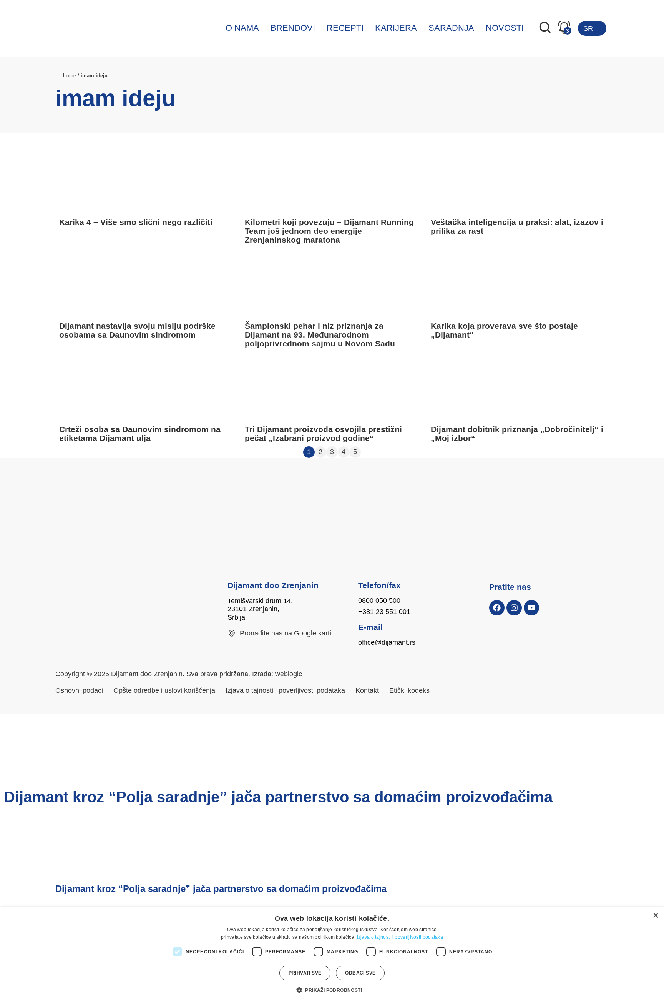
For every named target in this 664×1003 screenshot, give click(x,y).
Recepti (345, 28)
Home (69, 75)
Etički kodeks (409, 690)
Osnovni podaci (79, 690)
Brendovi (293, 28)
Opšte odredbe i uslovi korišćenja (164, 690)
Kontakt (367, 690)
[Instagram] (514, 607)
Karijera (396, 28)
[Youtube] (531, 607)
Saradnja (451, 28)
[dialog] (332, 955)
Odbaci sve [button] (360, 973)
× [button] (655, 915)
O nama (242, 28)
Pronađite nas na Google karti (285, 633)
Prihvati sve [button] (305, 973)
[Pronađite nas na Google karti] (231, 633)
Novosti (505, 28)
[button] (332, 990)
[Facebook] (497, 607)
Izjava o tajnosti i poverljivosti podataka (285, 690)
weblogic (288, 674)
